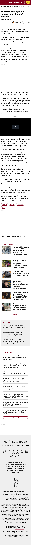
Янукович (12, 204)
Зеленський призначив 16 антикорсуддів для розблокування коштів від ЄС (14, 357)
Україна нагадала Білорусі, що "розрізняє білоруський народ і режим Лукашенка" (13, 334)
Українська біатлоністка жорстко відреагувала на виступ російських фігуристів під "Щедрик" (15, 380)
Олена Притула (21, 527)
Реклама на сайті (13, 462)
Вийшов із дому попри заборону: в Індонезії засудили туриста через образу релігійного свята (15, 365)
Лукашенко (4, 204)
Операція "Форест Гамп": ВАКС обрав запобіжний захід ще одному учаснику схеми (15, 404)
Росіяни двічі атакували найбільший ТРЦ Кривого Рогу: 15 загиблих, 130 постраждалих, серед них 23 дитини (21, 251)
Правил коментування (8, 238)
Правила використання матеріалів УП (15, 464)
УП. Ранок (17, 6)
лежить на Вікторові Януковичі (17, 192)
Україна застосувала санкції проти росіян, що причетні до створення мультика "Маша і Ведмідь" (20, 263)
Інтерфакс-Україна (24, 499)
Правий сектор (20, 204)
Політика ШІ (9, 466)
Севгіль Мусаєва (21, 526)
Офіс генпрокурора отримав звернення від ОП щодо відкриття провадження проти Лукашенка (14, 341)
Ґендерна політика (19, 466)
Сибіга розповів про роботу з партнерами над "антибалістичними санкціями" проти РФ (15, 396)
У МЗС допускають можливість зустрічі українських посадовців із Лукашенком (14, 327)
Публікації (10, 6)
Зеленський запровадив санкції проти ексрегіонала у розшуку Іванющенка (20, 306)
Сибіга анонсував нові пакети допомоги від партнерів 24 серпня (14, 373)
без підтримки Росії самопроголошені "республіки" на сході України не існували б (15, 198)
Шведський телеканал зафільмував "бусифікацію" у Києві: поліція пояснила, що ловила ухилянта (20, 296)
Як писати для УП (11, 470)
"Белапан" (4, 44)
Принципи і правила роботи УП (15, 468)
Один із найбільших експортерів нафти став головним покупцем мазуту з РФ (14, 388)
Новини (3, 6)
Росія (3, 207)
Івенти (20, 462)
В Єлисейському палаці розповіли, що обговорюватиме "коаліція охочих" (15, 412)
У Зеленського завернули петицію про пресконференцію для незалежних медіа (21, 274)
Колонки (23, 6)
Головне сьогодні (8, 244)
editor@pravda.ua (19, 529)
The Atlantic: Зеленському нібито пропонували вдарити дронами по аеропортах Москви (20, 284)
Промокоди (15, 472)
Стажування (20, 470)
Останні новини (8, 352)
